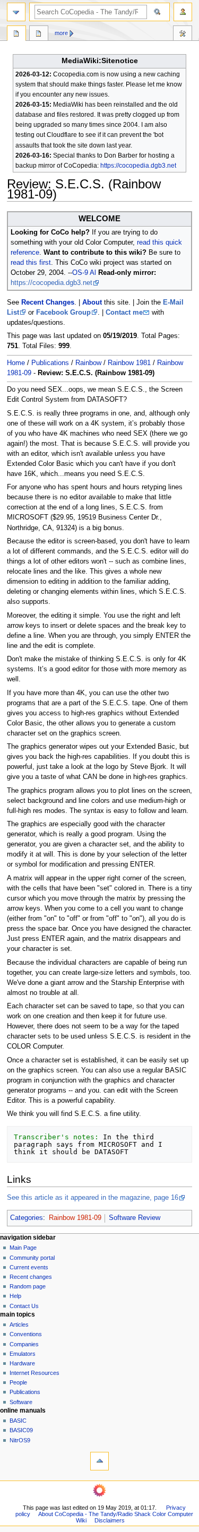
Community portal (32, 1257)
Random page (28, 1286)
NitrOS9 (20, 1440)
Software (21, 1402)
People (18, 1382)
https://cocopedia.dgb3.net (138, 165)
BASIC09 (21, 1430)
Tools (183, 34)
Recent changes (31, 1277)
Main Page (23, 1247)
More (61, 33)
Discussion (39, 34)
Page (16, 34)
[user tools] (183, 12)
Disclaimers (109, 1520)
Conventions (26, 1334)
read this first (31, 262)
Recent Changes (47, 302)
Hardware (22, 1363)
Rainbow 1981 (129, 363)
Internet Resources (34, 1373)
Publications (50, 363)
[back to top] (99, 1461)
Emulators (23, 1354)
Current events (29, 1267)
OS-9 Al (84, 272)
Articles (19, 1324)
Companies (24, 1344)
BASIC (18, 1420)
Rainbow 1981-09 (75, 1218)
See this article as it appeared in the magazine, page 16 (92, 1197)
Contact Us (24, 1306)
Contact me (124, 312)
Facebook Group (63, 312)
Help (15, 1296)
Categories (26, 1218)
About (92, 302)
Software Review (134, 1218)
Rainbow (88, 363)
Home (16, 363)
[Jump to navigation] (16, 12)
